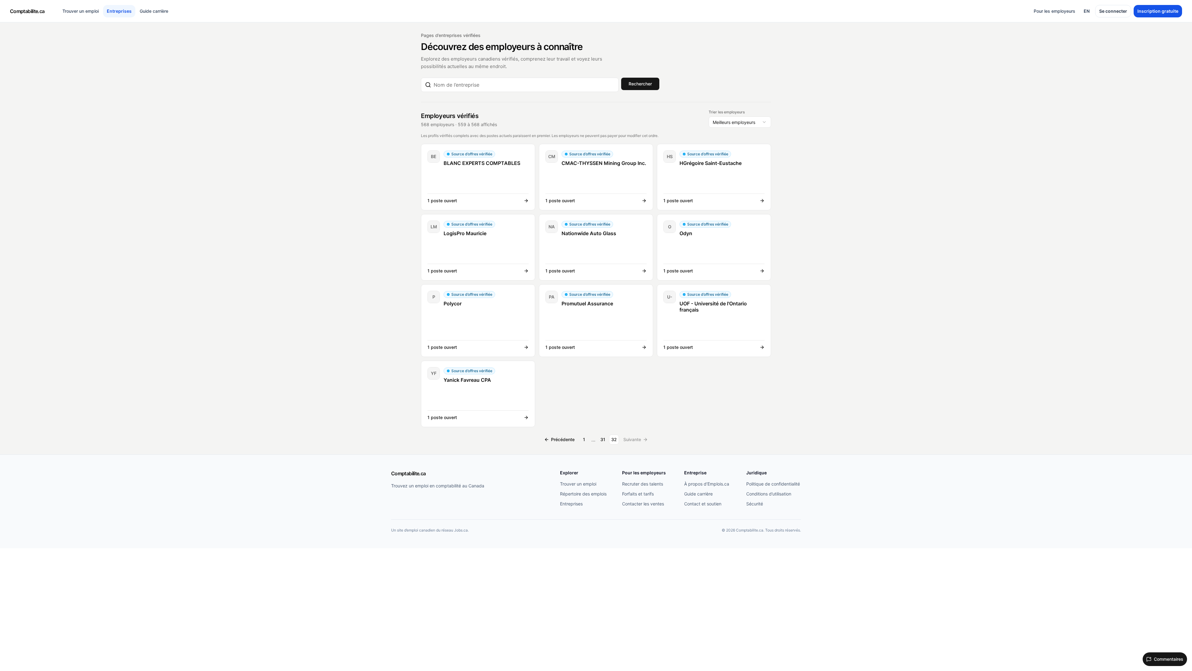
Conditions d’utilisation (768, 493)
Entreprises (119, 11)
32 (614, 439)
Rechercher (640, 83)
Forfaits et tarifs (638, 493)
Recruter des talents (642, 483)
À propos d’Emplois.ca (706, 483)
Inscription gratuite (1157, 11)
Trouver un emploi (80, 11)
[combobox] (524, 85)
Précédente (563, 439)
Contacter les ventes (643, 503)
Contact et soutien (702, 503)
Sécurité (754, 503)
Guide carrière (154, 11)
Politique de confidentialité (773, 483)
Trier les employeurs (727, 112)
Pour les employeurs (1054, 11)
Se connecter (1113, 11)
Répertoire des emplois (583, 493)
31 (602, 439)
